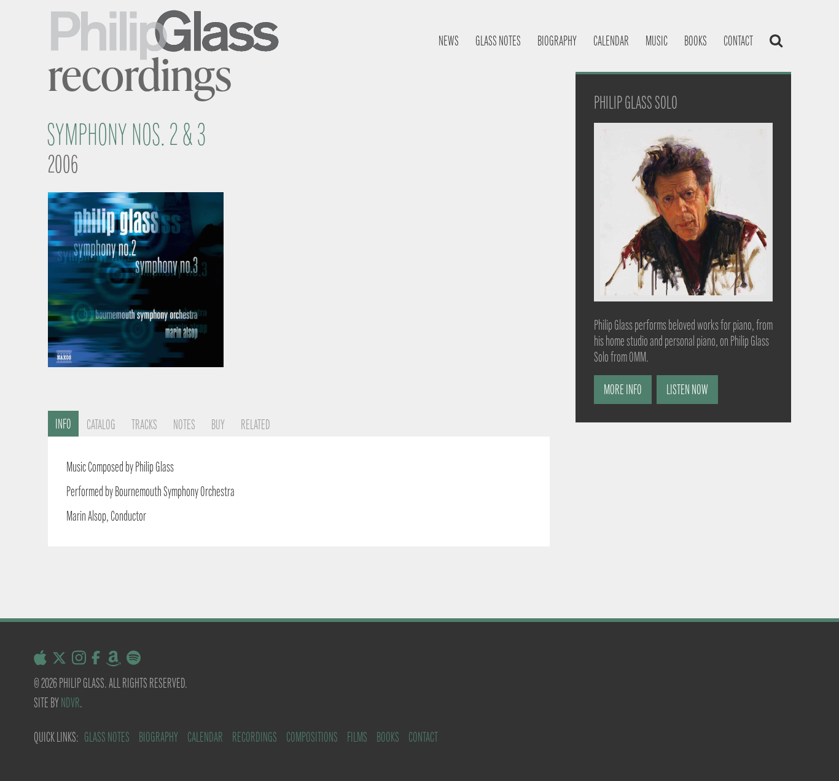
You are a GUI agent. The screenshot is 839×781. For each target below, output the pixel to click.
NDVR (70, 702)
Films (357, 737)
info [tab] (63, 424)
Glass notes (498, 41)
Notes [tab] (184, 424)
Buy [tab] (218, 424)
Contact (738, 41)
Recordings (254, 737)
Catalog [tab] (101, 424)
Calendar (611, 41)
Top (810, 752)
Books (695, 41)
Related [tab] (255, 424)
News (449, 41)
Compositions (312, 737)
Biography (557, 41)
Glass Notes (107, 737)
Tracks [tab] (144, 424)
